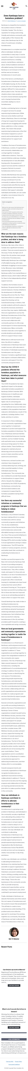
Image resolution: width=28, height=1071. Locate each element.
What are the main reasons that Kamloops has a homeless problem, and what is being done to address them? (13, 209)
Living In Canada (21, 20)
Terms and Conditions (14, 1064)
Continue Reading (14, 985)
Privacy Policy (18, 1061)
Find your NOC (9, 1061)
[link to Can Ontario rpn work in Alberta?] (14, 958)
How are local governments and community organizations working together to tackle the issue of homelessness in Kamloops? (13, 223)
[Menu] (2, 6)
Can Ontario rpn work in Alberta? (14, 969)
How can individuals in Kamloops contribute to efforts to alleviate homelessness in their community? (12, 228)
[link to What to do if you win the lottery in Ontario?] (14, 997)
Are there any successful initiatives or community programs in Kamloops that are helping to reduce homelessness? (13, 218)
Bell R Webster (12, 20)
